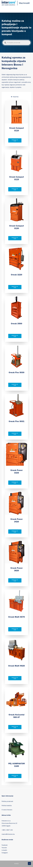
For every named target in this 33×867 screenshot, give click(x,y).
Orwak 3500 (16, 323)
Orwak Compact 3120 (16, 227)
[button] (29, 3)
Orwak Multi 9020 (16, 666)
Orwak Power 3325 (16, 471)
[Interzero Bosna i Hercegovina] (15, 3)
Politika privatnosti (7, 801)
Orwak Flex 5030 (16, 372)
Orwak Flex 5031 (16, 421)
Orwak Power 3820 (16, 569)
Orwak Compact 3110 (16, 129)
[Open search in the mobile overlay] (16, 42)
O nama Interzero (7, 809)
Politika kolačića (7, 805)
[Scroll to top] (29, 863)
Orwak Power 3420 (16, 520)
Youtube (4, 847)
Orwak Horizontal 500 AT (16, 715)
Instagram (5, 852)
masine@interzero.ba (8, 834)
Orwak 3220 (16, 274)
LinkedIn (4, 850)
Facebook (5, 845)
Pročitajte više (15, 140)
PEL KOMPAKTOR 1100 (16, 764)
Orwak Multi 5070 (16, 617)
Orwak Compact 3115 (16, 178)
